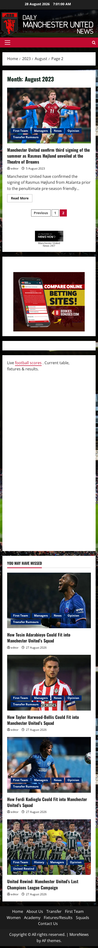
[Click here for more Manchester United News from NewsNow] (49, 236)
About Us (34, 911)
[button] (7, 42)
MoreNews (79, 934)
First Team (20, 131)
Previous (41, 213)
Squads (82, 917)
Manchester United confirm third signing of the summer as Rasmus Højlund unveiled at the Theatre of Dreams (49, 115)
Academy (32, 917)
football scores (28, 362)
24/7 (52, 245)
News (58, 131)
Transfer (54, 911)
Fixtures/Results (58, 917)
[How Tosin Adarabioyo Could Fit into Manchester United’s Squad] (49, 600)
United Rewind (23, 869)
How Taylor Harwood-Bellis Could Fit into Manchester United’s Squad (43, 720)
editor (15, 168)
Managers (41, 131)
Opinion (73, 131)
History (39, 862)
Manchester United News (49, 244)
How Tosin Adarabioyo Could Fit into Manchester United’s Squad (38, 638)
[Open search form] (94, 42)
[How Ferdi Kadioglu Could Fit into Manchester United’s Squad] (49, 765)
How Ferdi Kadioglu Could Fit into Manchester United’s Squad (47, 802)
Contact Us (48, 923)
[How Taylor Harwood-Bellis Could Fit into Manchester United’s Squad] (49, 683)
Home (17, 911)
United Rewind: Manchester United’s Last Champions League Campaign (42, 884)
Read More (21, 199)
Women (14, 917)
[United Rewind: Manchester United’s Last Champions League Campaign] (49, 847)
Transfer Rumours (26, 137)
